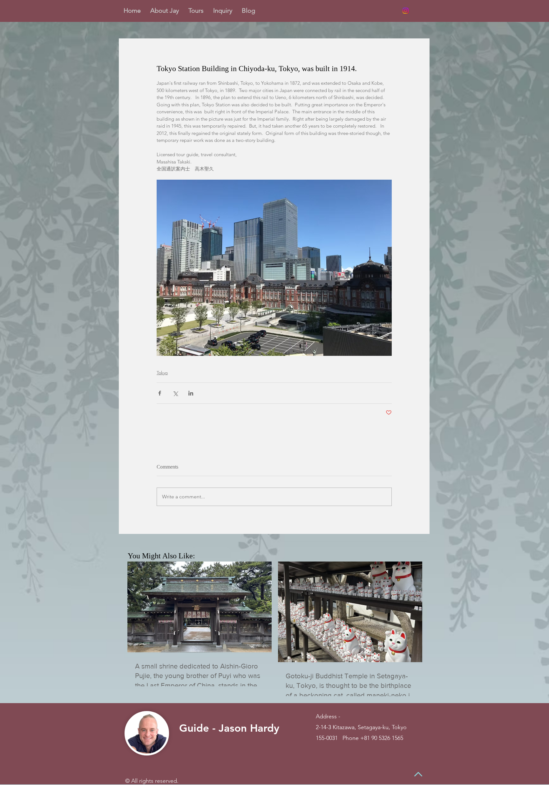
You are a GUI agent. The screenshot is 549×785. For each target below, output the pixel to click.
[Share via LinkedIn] (191, 393)
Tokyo (162, 373)
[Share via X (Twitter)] (175, 393)
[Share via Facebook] (160, 393)
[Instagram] (406, 11)
